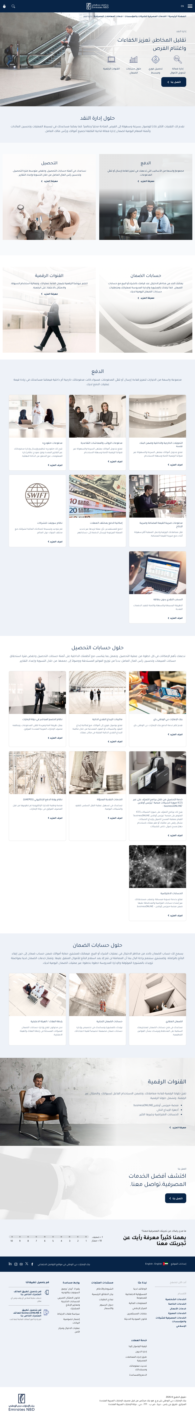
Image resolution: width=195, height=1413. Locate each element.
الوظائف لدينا (140, 1288)
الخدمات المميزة (177, 1313)
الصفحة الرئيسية (177, 16)
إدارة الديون (141, 1351)
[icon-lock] (4, 6)
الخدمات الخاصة (177, 1303)
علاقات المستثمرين (137, 1313)
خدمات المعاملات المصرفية (108, 16)
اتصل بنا (176, 81)
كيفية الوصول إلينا (138, 1346)
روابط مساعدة (71, 1282)
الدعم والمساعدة (138, 1374)
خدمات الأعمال (178, 1308)
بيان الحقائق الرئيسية (102, 1294)
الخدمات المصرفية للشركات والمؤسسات (146, 16)
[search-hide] (13, 6)
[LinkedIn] (10, 1264)
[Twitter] (26, 1264)
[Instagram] (15, 1264)
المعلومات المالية (138, 1303)
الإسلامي (181, 1325)
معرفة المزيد (147, 181)
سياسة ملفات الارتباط (68, 1313)
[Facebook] (32, 1264)
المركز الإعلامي (139, 1308)
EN (182, 6)
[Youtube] (21, 1264)
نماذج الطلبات (106, 1299)
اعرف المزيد (176, 464)
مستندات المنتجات (102, 1282)
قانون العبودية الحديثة (135, 1318)
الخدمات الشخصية (175, 1299)
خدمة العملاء (139, 1340)
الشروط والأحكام (105, 1288)
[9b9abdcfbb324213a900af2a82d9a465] (97, 6)
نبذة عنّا (142, 1282)
